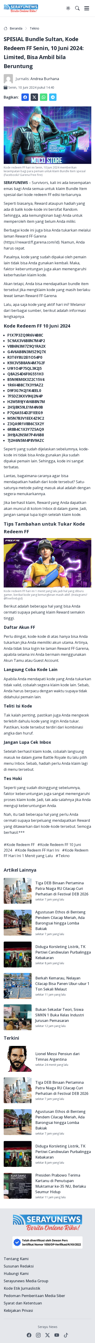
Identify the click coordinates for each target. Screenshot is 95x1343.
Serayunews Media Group (26, 1280)
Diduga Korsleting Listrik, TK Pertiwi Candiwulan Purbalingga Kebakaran (63, 952)
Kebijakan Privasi (18, 1310)
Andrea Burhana (44, 78)
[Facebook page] (29, 1335)
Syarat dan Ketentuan (23, 1303)
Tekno (34, 28)
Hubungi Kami (16, 1273)
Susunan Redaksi (19, 1266)
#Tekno (63, 855)
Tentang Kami (16, 1258)
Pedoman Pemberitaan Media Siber (34, 1295)
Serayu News (47, 1327)
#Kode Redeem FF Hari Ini (37, 850)
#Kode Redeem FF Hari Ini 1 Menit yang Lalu (46, 853)
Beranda (16, 28)
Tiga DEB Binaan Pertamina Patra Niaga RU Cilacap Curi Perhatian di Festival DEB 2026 (61, 888)
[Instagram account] (38, 1335)
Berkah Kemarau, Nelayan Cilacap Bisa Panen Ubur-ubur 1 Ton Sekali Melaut (62, 984)
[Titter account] (47, 1335)
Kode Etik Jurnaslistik (22, 1288)
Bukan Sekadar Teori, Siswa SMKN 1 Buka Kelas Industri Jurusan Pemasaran (59, 1015)
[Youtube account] (56, 1335)
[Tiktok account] (66, 1335)
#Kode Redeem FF (19, 844)
